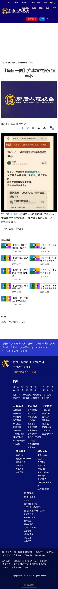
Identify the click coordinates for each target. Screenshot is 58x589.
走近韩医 (19, 472)
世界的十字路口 (34, 437)
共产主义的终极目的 (32, 507)
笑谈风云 (46, 413)
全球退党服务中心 (21, 564)
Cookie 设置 (29, 585)
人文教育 (47, 406)
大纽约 (14, 343)
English (33, 347)
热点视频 (27, 395)
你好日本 (41, 459)
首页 (3, 62)
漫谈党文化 (28, 534)
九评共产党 (28, 514)
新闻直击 (17, 424)
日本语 (15, 351)
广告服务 (17, 555)
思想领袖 (31, 424)
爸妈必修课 (47, 427)
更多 (26, 567)
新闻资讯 (25, 362)
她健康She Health (23, 459)
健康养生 (21, 451)
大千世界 (41, 476)
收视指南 (29, 552)
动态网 (44, 564)
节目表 (17, 366)
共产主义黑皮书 (30, 527)
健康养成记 (20, 465)
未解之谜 (46, 410)
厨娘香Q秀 (42, 479)
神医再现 (19, 469)
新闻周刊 (17, 427)
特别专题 (29, 493)
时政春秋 (31, 420)
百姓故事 (28, 531)
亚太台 (13, 347)
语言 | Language (49, 2)
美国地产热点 (47, 434)
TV (43, 19)
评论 (9, 62)
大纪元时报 (31, 561)
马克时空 (31, 441)
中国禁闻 (17, 417)
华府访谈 (17, 430)
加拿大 (22, 343)
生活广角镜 (42, 455)
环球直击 (17, 413)
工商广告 (28, 541)
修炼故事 (28, 538)
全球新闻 (17, 410)
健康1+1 (19, 455)
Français (43, 347)
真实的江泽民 (29, 517)
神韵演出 (35, 398)
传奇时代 (28, 500)
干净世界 (43, 561)
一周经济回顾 (19, 434)
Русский (6, 351)
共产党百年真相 (30, 504)
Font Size (45, 127)
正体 (33, 2)
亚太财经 (17, 444)
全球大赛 (45, 398)
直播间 (27, 366)
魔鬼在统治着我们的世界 (34, 511)
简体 (38, 2)
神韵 (9, 2)
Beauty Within (43, 472)
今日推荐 (47, 395)
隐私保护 (39, 552)
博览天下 (16, 398)
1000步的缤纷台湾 (44, 484)
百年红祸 (28, 521)
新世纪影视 (16, 567)
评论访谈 (32, 406)
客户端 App (40, 555)
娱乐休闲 (42, 451)
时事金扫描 (32, 417)
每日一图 (23, 62)
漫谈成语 (46, 424)
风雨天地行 (28, 524)
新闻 (15, 381)
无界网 (5, 567)
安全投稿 (6, 555)
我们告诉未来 (29, 497)
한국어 (23, 351)
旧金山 (5, 347)
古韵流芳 (46, 417)
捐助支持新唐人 (21, 372)
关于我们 (18, 552)
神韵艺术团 (19, 561)
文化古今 (46, 430)
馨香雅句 (46, 420)
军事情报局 (32, 430)
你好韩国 (41, 462)
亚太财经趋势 (19, 441)
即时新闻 (37, 395)
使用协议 (50, 552)
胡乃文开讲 (20, 462)
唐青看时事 (32, 434)
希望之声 (6, 564)
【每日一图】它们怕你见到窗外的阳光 (20, 273)
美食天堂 (41, 465)
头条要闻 (16, 395)
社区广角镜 (18, 437)
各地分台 (24, 2)
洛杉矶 (30, 343)
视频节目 (38, 362)
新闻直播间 (32, 19)
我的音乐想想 (43, 489)
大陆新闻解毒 (33, 444)
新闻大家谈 (32, 410)
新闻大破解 (32, 427)
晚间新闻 (17, 420)
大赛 (16, 2)
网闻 (15, 62)
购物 (33, 372)
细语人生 (31, 447)
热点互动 (31, 413)
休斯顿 (45, 343)
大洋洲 (38, 343)
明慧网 (35, 564)
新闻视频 (18, 406)
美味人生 (41, 469)
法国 (52, 343)
